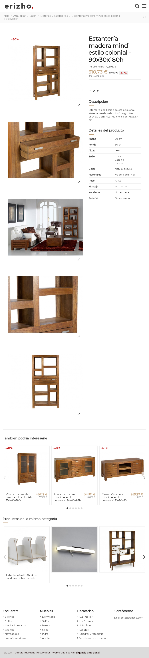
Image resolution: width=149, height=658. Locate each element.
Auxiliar (46, 638)
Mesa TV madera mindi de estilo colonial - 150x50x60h (115, 497)
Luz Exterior (86, 621)
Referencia (95, 66)
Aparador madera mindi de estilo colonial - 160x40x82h (67, 497)
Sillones (9, 616)
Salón (45, 621)
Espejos (83, 629)
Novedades (12, 633)
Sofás (8, 621)
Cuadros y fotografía (91, 633)
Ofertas (9, 629)
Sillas (45, 629)
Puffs (45, 633)
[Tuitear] (94, 90)
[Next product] (145, 17)
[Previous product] (144, 17)
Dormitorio (48, 616)
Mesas (46, 625)
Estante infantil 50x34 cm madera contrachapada (22, 577)
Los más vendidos (15, 638)
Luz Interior (85, 616)
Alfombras (85, 625)
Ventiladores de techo (92, 638)
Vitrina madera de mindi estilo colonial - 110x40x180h (19, 497)
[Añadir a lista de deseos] (46, 451)
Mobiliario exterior (16, 625)
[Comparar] (46, 457)
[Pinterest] (97, 90)
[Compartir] (90, 90)
